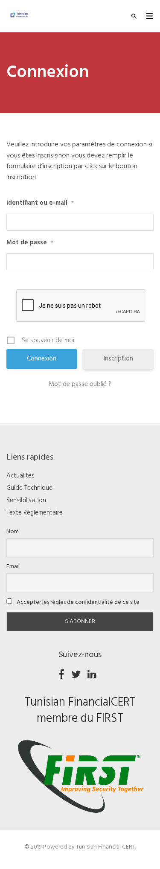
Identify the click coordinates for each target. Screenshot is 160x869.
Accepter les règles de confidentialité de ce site (77, 602)
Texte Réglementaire (34, 513)
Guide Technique (29, 488)
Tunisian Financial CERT (105, 847)
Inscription (118, 359)
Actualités (20, 476)
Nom (12, 532)
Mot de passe (29, 243)
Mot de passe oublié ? (80, 384)
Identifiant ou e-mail (40, 203)
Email (13, 567)
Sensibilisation (26, 500)
